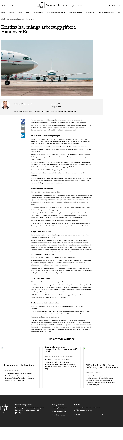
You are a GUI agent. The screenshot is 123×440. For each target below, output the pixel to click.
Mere (119, 12)
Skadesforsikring (38, 12)
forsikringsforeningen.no (59, 411)
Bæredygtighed (90, 12)
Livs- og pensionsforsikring (56, 12)
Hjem (3, 12)
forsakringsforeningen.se (59, 415)
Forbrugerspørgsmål (75, 12)
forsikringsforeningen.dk (59, 408)
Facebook (16, 413)
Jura (27, 12)
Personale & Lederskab (106, 12)
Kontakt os (77, 414)
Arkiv (3, 5)
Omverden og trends (15, 12)
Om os (11, 5)
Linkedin (19, 413)
